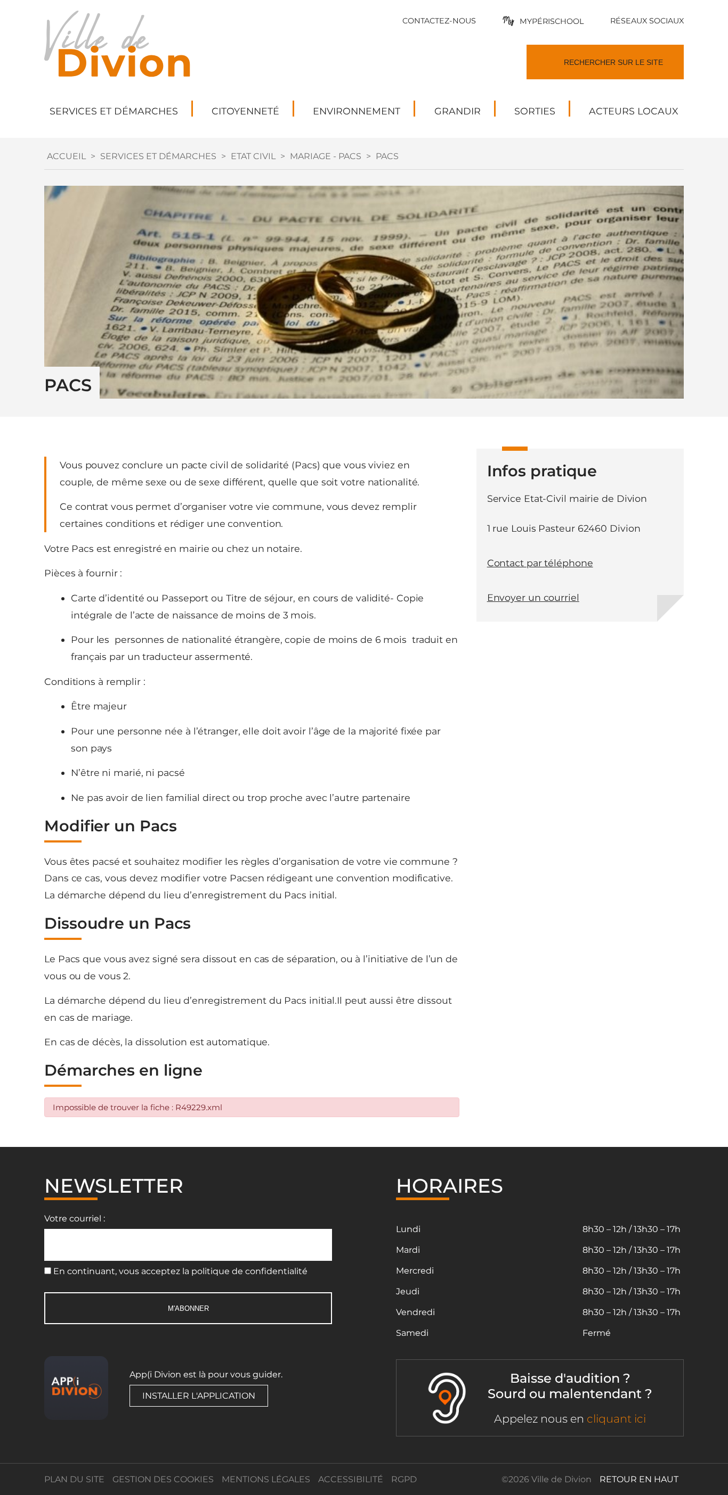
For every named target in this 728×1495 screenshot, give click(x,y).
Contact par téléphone (540, 562)
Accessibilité (350, 1479)
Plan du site (74, 1479)
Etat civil (253, 156)
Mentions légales (266, 1479)
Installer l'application (198, 1396)
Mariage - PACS (325, 156)
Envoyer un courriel (533, 597)
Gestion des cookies (163, 1479)
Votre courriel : (74, 1218)
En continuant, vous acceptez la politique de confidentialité (180, 1271)
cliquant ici (616, 1418)
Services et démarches (158, 156)
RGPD (404, 1479)
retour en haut (639, 1479)
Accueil (66, 156)
